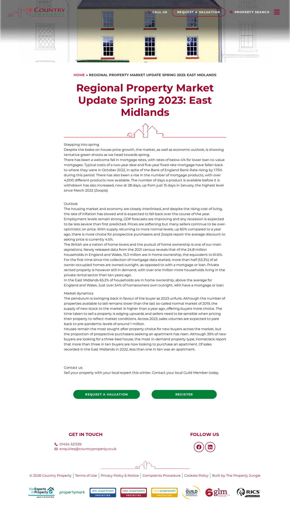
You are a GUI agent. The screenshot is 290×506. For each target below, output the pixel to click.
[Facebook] (199, 447)
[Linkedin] (210, 447)
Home (79, 75)
